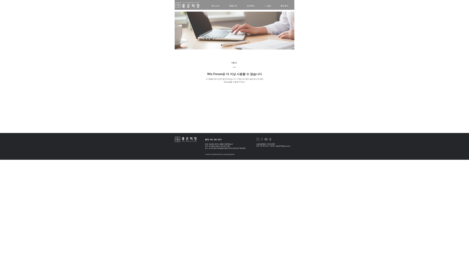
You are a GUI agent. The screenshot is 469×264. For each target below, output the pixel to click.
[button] (284, 6)
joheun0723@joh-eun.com (283, 146)
